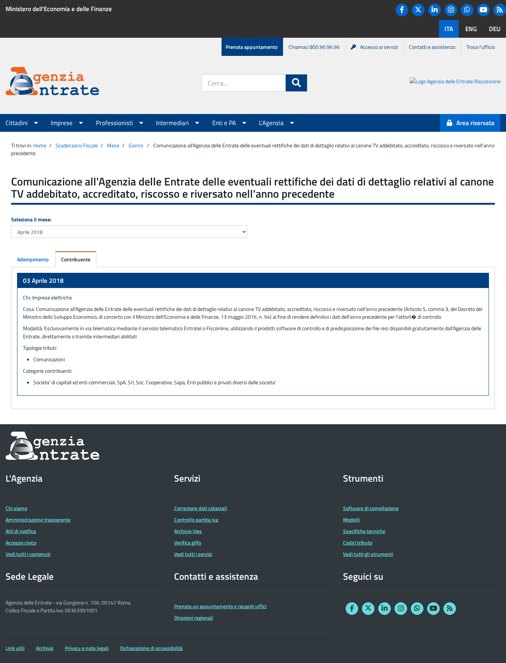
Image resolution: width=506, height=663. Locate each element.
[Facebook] (402, 10)
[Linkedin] (434, 10)
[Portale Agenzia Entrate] (52, 82)
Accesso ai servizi (379, 47)
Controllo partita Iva (196, 519)
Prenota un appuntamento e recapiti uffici (220, 606)
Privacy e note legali (87, 648)
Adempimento (33, 259)
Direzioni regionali (193, 618)
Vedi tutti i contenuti (28, 554)
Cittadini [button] (17, 123)
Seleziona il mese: (31, 219)
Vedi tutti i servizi (193, 554)
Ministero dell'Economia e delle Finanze (59, 9)
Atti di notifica (21, 531)
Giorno (136, 145)
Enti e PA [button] (224, 123)
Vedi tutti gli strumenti (368, 554)
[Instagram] (451, 10)
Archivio (44, 648)
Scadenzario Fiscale (77, 145)
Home (39, 145)
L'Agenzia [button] (272, 123)
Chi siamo (16, 508)
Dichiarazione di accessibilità (151, 648)
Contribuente (75, 259)
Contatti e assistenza (432, 47)
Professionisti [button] (115, 123)
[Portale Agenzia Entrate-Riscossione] (455, 82)
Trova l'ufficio (480, 47)
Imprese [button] (62, 123)
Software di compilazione (371, 508)
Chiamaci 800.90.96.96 (314, 47)
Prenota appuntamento (251, 47)
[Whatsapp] (467, 10)
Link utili (15, 648)
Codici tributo (357, 542)
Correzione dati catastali (200, 508)
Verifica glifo (187, 542)
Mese (113, 145)
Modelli (351, 519)
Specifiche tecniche (364, 531)
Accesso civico (21, 542)
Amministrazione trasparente (38, 519)
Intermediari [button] (173, 123)
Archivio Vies (188, 531)
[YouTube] (483, 10)
